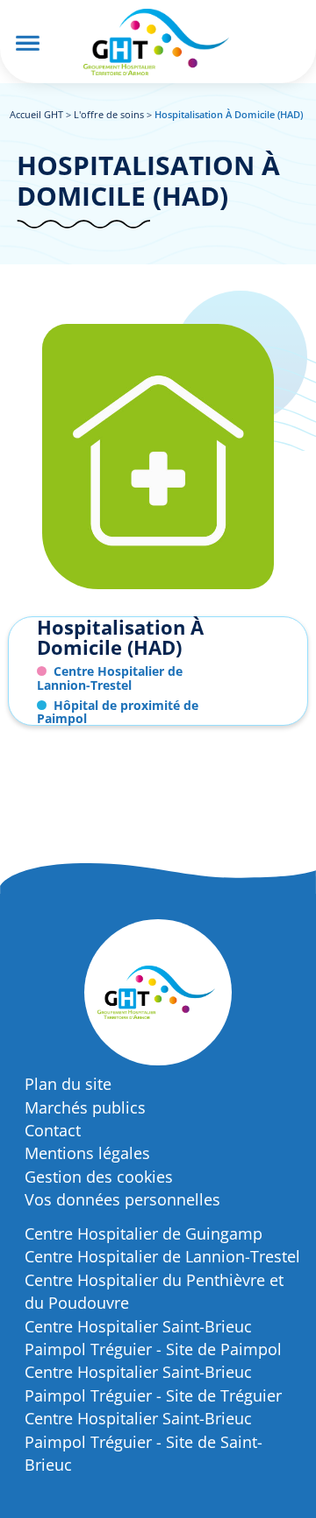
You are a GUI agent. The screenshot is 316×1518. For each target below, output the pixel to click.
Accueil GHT (36, 114)
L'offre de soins (109, 114)
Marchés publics (85, 1107)
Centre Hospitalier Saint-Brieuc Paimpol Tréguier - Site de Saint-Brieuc (143, 1441)
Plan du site (68, 1083)
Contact (53, 1130)
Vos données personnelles (122, 1199)
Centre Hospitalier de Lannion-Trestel (162, 1256)
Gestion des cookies (99, 1176)
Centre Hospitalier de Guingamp (143, 1233)
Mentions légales (87, 1152)
